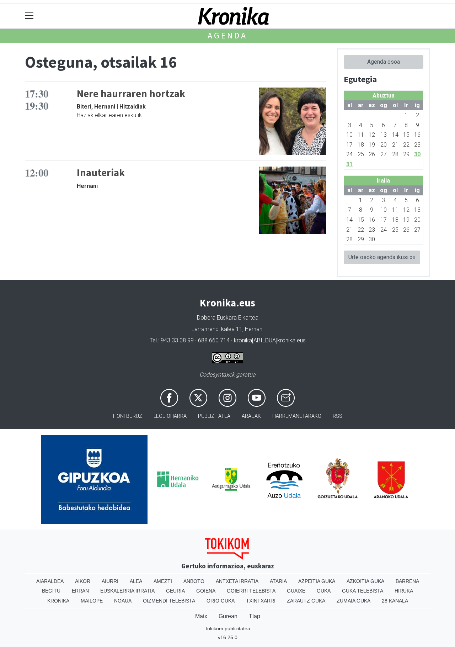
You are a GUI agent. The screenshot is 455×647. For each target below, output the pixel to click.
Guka (324, 591)
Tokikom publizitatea (227, 628)
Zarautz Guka (306, 601)
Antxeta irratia (237, 581)
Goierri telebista (251, 591)
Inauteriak (101, 172)
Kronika (58, 601)
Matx (201, 616)
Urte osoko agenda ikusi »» (382, 257)
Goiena (205, 591)
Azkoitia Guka (365, 581)
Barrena (407, 581)
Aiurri (110, 581)
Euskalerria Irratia (127, 591)
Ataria (278, 581)
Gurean (228, 616)
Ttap (254, 616)
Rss (337, 416)
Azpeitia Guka (316, 581)
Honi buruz (127, 416)
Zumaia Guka (353, 601)
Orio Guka (221, 601)
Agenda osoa (383, 61)
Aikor (82, 581)
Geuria (175, 591)
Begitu (51, 591)
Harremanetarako (296, 416)
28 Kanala (395, 601)
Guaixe (296, 591)
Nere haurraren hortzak (131, 93)
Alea (136, 581)
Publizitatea (214, 416)
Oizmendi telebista (169, 601)
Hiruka (404, 591)
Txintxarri (260, 601)
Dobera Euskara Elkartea (227, 317)
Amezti (163, 581)
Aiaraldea (50, 581)
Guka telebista (362, 591)
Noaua (123, 601)
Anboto (193, 581)
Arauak (251, 416)
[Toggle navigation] (29, 16)
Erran (80, 591)
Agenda (227, 35)
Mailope (92, 601)
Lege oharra (170, 416)
